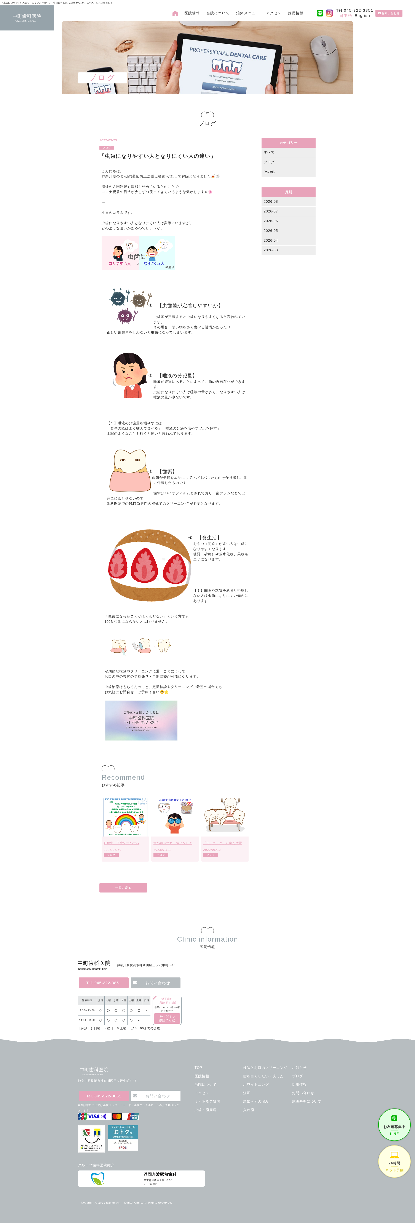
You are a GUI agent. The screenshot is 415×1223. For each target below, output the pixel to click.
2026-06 (271, 221)
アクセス (274, 13)
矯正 (247, 1093)
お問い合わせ (390, 13)
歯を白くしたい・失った (263, 1076)
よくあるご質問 (207, 1101)
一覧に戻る (123, 887)
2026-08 (271, 201)
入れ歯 (248, 1110)
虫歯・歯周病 (206, 1110)
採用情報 (296, 13)
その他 (269, 172)
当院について (218, 13)
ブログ (269, 162)
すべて (269, 152)
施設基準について (306, 1101)
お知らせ (299, 1068)
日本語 (345, 15)
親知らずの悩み (256, 1101)
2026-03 (271, 250)
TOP (198, 1068)
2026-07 (271, 211)
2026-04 (271, 240)
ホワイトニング (256, 1084)
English (362, 15)
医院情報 (192, 13)
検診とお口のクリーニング (265, 1068)
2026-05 (271, 231)
